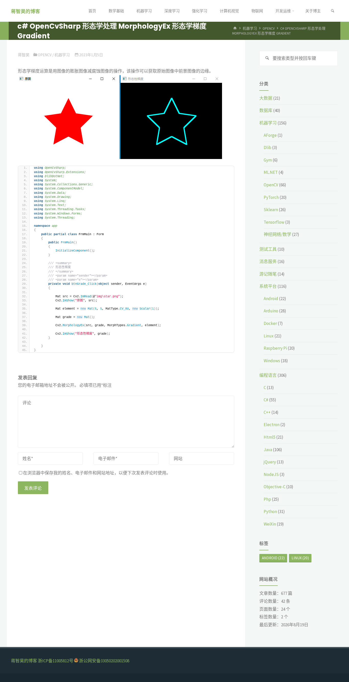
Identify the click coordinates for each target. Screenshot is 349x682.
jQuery (270, 462)
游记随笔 (268, 274)
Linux (269, 336)
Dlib (267, 147)
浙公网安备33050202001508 (104, 661)
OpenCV (269, 28)
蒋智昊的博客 (25, 11)
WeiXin (270, 524)
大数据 (265, 98)
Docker (270, 323)
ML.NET (271, 172)
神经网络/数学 (277, 234)
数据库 (265, 110)
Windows (272, 360)
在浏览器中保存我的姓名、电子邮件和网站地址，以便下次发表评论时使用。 (97, 473)
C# (266, 400)
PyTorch (271, 197)
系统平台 (268, 286)
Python (270, 511)
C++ (267, 412)
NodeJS (271, 474)
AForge (270, 135)
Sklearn (271, 209)
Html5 (269, 437)
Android (271, 298)
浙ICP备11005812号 (55, 661)
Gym (268, 160)
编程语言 (268, 375)
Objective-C (274, 487)
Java (268, 449)
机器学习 (250, 28)
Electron (272, 424)
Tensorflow (274, 222)
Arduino (271, 311)
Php (267, 499)
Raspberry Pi (275, 348)
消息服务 (268, 261)
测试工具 (268, 249)
